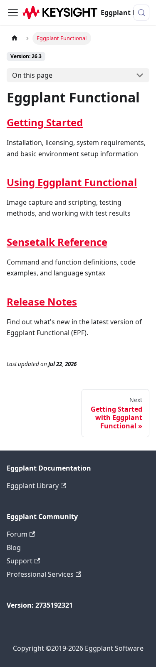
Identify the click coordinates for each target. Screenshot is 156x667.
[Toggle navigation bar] (13, 12)
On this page (32, 75)
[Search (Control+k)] (141, 12)
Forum (17, 534)
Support (19, 560)
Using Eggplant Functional (72, 182)
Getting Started (45, 122)
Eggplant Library (33, 485)
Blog (14, 547)
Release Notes (42, 301)
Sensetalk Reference (57, 242)
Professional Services (40, 574)
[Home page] (14, 38)
